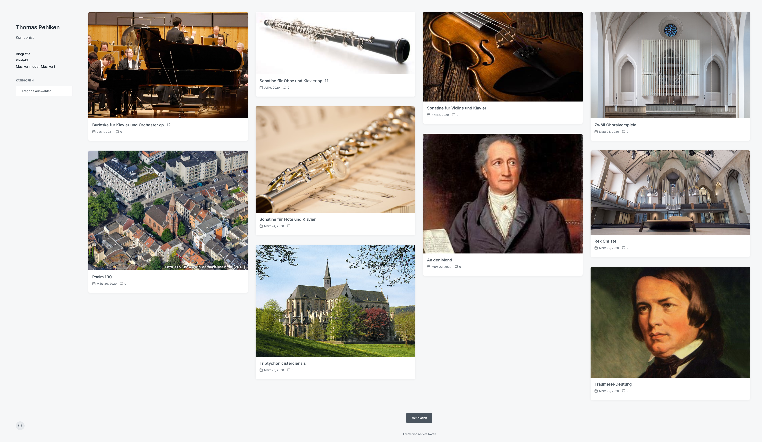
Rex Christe (606, 241)
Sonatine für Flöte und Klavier (288, 219)
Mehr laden (419, 417)
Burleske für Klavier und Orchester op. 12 (131, 125)
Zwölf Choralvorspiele (615, 125)
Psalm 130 (102, 277)
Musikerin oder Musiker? (35, 67)
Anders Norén (427, 434)
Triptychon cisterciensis (283, 363)
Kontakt (22, 60)
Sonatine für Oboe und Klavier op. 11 (294, 80)
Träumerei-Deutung (613, 384)
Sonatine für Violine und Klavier (456, 108)
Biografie (23, 54)
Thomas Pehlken (38, 27)
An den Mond (439, 260)
